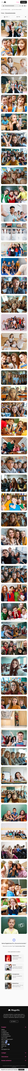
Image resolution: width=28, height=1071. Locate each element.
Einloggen (23, 2)
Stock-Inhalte (4, 1037)
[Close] (26, 1069)
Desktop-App (5, 1044)
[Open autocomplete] (3, 5)
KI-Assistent (4, 1031)
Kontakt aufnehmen (6, 1060)
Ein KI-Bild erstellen (6, 9)
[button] (14, 1021)
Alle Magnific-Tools (5, 1049)
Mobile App (3, 1046)
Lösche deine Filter (20, 946)
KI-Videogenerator (5, 1034)
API (2, 1047)
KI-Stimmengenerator (6, 1036)
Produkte (3, 1027)
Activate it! (21, 1069)
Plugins (4, 1042)
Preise (17, 2)
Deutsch (14, 1021)
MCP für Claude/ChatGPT (7, 1039)
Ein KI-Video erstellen (17, 9)
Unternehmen (4, 1056)
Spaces (3, 1029)
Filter (19, 16)
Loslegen (3, 1052)
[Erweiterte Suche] (25, 16)
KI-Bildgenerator (5, 1032)
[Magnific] (14, 1010)
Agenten (4, 1041)
